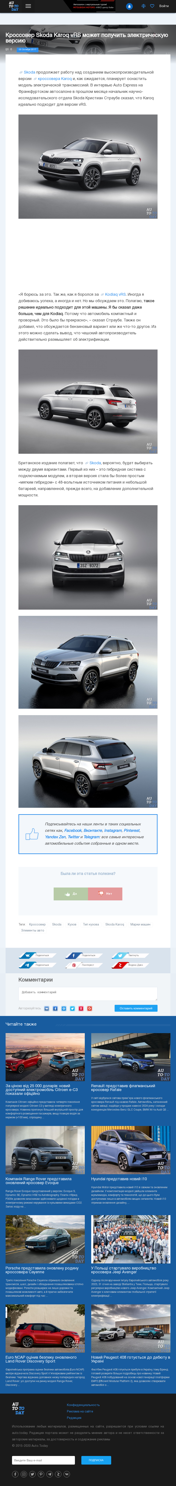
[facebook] (15, 1474)
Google (89, 1008)
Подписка (96, 1460)
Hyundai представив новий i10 (119, 1179)
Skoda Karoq (114, 924)
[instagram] (24, 1474)
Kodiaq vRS (115, 295)
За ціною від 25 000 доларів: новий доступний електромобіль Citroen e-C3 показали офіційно (42, 1090)
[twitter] (32, 1474)
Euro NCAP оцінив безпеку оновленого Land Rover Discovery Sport (41, 1359)
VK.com (46, 1008)
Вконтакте (92, 831)
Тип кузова (91, 924)
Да (74, 893)
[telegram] (49, 1474)
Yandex (81, 1008)
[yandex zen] (58, 1474)
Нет (108, 893)
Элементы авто (32, 930)
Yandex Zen (55, 837)
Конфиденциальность (83, 1405)
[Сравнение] (143, 6)
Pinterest (131, 831)
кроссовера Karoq (55, 79)
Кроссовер (37, 924)
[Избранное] (152, 6)
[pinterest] (41, 1474)
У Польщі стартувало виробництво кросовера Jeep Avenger (123, 1270)
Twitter (73, 837)
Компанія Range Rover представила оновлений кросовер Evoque (38, 1181)
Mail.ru (64, 1008)
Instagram (112, 831)
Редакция (74, 1418)
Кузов (72, 924)
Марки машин (140, 924)
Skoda (29, 72)
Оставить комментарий (136, 1008)
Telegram (91, 837)
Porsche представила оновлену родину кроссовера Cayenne (42, 1270)
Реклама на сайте (80, 1411)
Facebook (72, 831)
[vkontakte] (67, 1474)
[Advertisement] (88, 255)
